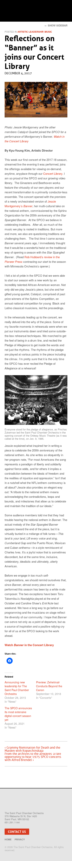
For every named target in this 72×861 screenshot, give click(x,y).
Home (8, 839)
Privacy (20, 839)
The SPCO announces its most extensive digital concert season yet (18, 714)
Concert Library (52, 173)
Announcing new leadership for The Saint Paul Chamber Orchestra (17, 688)
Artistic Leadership (30, 31)
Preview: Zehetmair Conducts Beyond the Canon (49, 686)
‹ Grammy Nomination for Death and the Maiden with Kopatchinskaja (32, 749)
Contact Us (17, 832)
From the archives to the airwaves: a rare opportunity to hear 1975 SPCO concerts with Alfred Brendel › (33, 757)
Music (48, 31)
